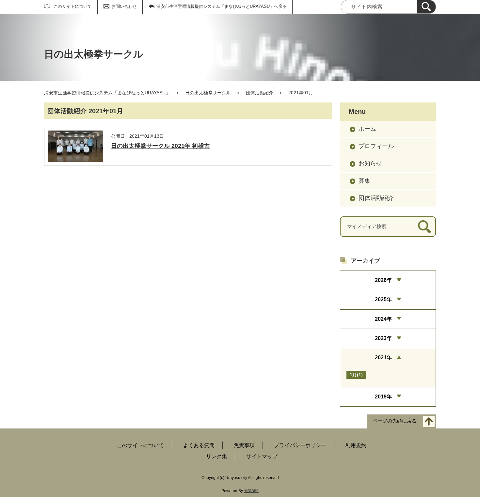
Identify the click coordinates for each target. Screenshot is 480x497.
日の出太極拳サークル (208, 92)
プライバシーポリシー (300, 445)
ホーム (367, 129)
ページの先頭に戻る (395, 421)
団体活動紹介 (259, 92)
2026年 (383, 280)
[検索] (426, 7)
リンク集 (216, 456)
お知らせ (370, 163)
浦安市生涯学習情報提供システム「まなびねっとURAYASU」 (107, 92)
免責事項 (244, 445)
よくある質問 (199, 445)
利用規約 (355, 445)
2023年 (383, 338)
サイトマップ (262, 456)
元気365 (251, 491)
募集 (364, 181)
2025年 (383, 299)
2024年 (383, 319)
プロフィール (376, 146)
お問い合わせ (124, 6)
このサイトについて (73, 6)
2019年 (383, 396)
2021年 (383, 357)
